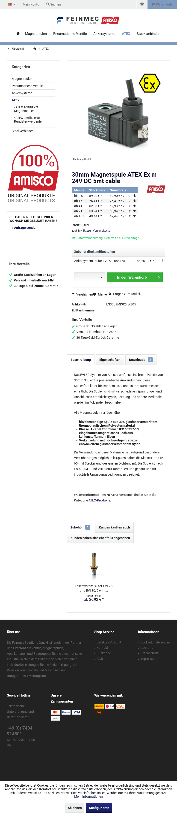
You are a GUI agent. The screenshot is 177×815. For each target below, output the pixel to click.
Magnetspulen (22, 79)
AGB (100, 659)
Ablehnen (75, 808)
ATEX (16, 100)
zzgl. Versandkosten (99, 230)
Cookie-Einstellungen (155, 642)
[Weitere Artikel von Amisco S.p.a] (156, 189)
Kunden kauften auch (114, 527)
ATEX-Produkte (99, 500)
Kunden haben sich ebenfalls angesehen (100, 538)
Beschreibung (81, 360)
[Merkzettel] (142, 4)
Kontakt (102, 647)
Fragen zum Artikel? (127, 294)
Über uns (146, 647)
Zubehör (80, 527)
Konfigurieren (99, 808)
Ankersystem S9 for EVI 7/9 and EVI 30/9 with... (94, 588)
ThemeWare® (129, 772)
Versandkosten (82, 767)
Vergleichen (84, 294)
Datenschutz (149, 653)
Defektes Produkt (109, 642)
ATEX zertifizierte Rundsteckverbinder (28, 119)
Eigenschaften (110, 360)
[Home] (18, 34)
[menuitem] (162, 4)
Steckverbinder (22, 131)
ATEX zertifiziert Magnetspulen (26, 109)
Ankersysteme (22, 93)
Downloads (140, 360)
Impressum (148, 659)
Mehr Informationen (88, 796)
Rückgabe (104, 653)
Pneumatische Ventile (27, 86)
